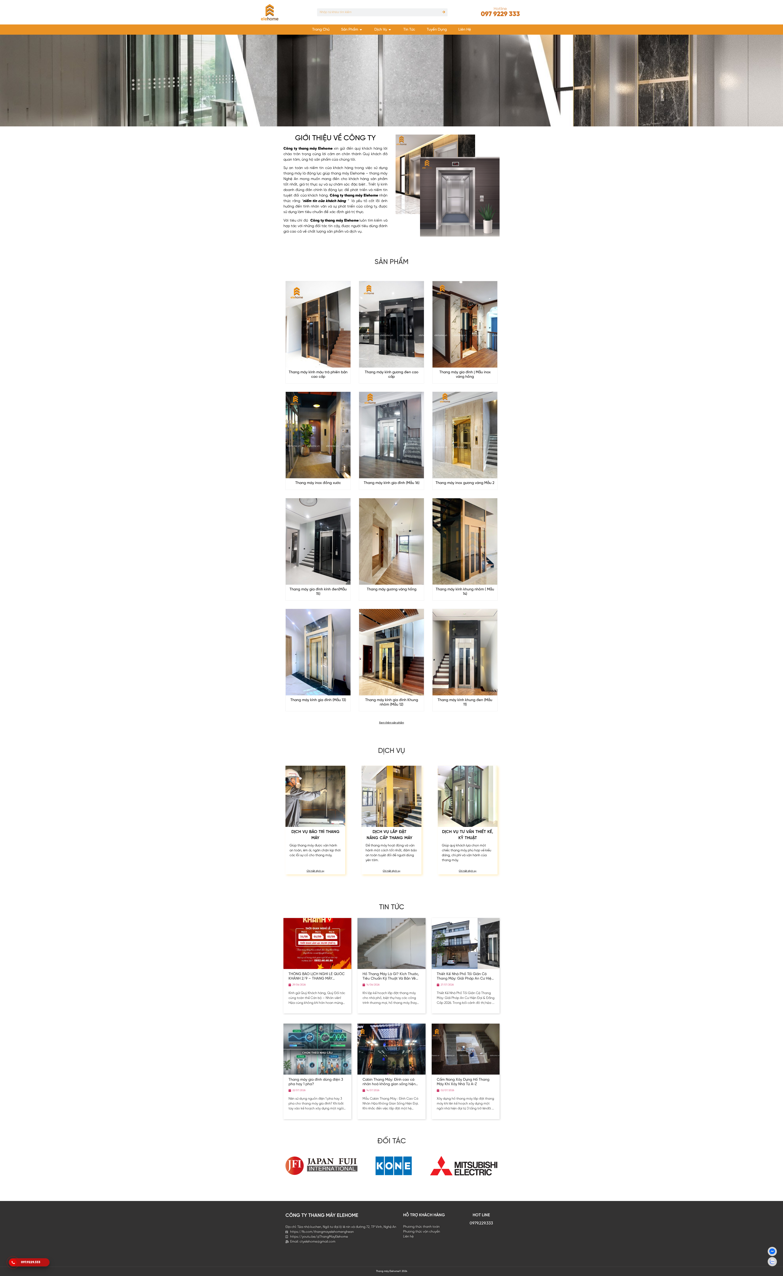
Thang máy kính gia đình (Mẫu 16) (391, 483)
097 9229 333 (500, 14)
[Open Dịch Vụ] (390, 29)
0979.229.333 (481, 1223)
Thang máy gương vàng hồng (391, 589)
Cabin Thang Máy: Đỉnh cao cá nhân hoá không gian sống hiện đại (389, 1084)
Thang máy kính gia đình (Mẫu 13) (318, 700)
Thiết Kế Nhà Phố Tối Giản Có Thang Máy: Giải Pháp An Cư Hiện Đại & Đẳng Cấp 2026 (465, 978)
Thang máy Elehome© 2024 (391, 1271)
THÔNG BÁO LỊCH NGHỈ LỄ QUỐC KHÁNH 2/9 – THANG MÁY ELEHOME (317, 978)
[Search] (444, 12)
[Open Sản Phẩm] (361, 29)
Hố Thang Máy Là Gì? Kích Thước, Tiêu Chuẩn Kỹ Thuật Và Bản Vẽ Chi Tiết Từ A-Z (391, 978)
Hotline (500, 9)
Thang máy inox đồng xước (318, 483)
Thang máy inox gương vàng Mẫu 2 (465, 483)
